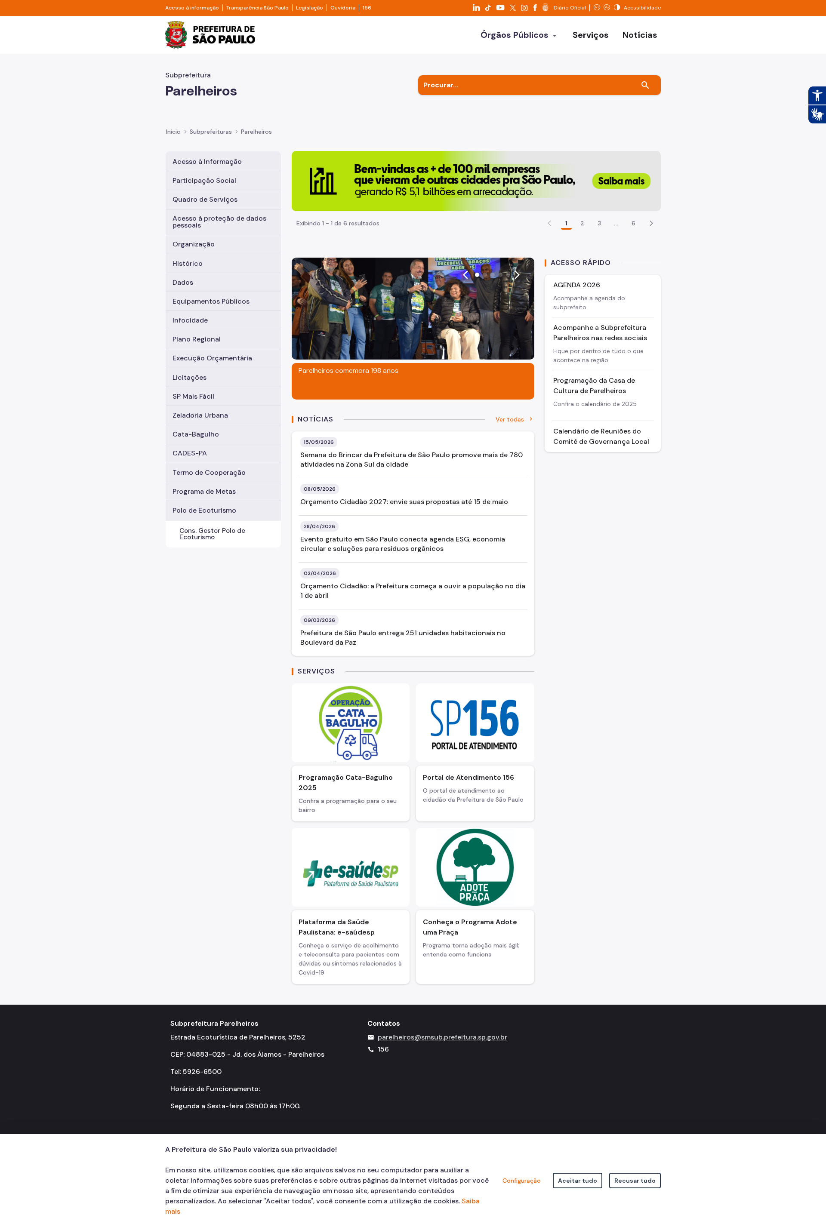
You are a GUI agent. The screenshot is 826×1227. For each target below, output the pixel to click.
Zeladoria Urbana (200, 415)
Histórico (188, 263)
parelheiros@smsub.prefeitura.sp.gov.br (442, 1037)
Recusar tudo (635, 1180)
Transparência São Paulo (257, 7)
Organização (194, 244)
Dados (183, 282)
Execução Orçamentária (212, 358)
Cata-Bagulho (196, 434)
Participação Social (204, 180)
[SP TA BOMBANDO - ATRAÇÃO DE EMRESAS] (476, 180)
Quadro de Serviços (205, 199)
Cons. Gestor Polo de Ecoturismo (212, 533)
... (616, 223)
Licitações (189, 377)
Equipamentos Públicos (211, 301)
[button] (651, 223)
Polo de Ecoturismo (204, 510)
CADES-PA (190, 453)
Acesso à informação (192, 7)
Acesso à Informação (207, 161)
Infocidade (190, 320)
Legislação (309, 7)
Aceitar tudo (577, 1180)
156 (367, 7)
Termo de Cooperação (209, 472)
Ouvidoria (342, 7)
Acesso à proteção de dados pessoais (219, 222)
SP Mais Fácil (193, 396)
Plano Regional (197, 339)
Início (173, 131)
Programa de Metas (204, 491)
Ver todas (510, 419)
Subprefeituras (211, 131)
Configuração (521, 1180)
